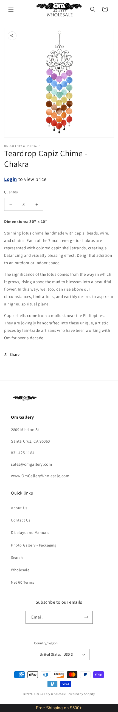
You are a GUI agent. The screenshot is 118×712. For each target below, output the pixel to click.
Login (10, 179)
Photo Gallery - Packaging (34, 545)
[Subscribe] (86, 617)
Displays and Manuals (30, 532)
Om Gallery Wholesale (50, 694)
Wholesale (20, 569)
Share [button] (15, 354)
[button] (11, 9)
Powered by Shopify (81, 694)
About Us (19, 507)
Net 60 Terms (22, 582)
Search (17, 557)
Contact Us (20, 520)
